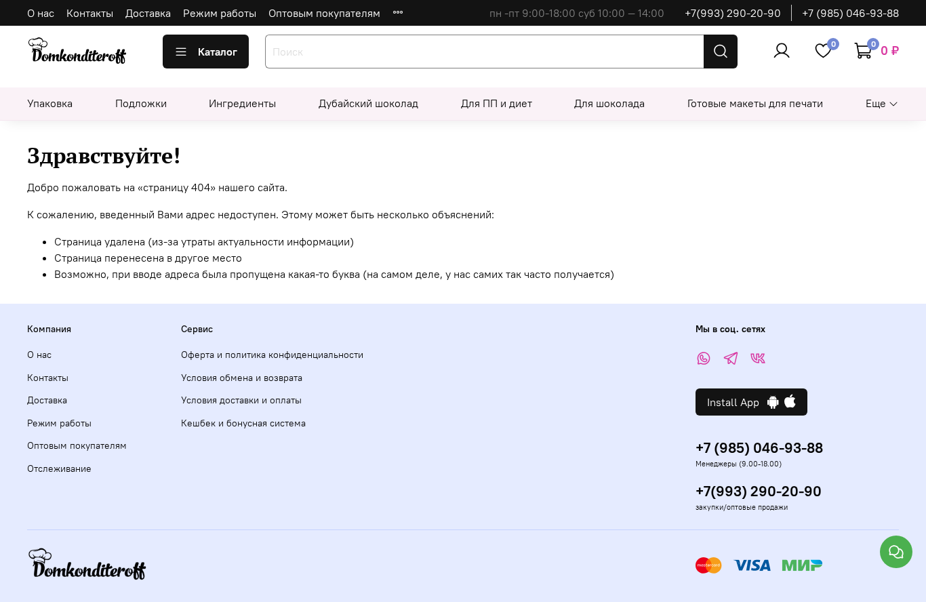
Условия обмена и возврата (241, 378)
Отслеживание (59, 468)
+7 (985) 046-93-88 (850, 13)
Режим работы (219, 13)
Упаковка (50, 103)
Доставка (148, 13)
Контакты (89, 13)
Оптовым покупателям (324, 13)
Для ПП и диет (496, 103)
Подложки (141, 103)
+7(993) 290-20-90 (733, 13)
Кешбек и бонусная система (243, 423)
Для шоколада (609, 103)
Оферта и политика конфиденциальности (272, 354)
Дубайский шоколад (368, 103)
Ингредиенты (242, 103)
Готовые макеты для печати (755, 103)
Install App (737, 402)
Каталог (217, 51)
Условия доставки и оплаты (241, 400)
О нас (40, 13)
